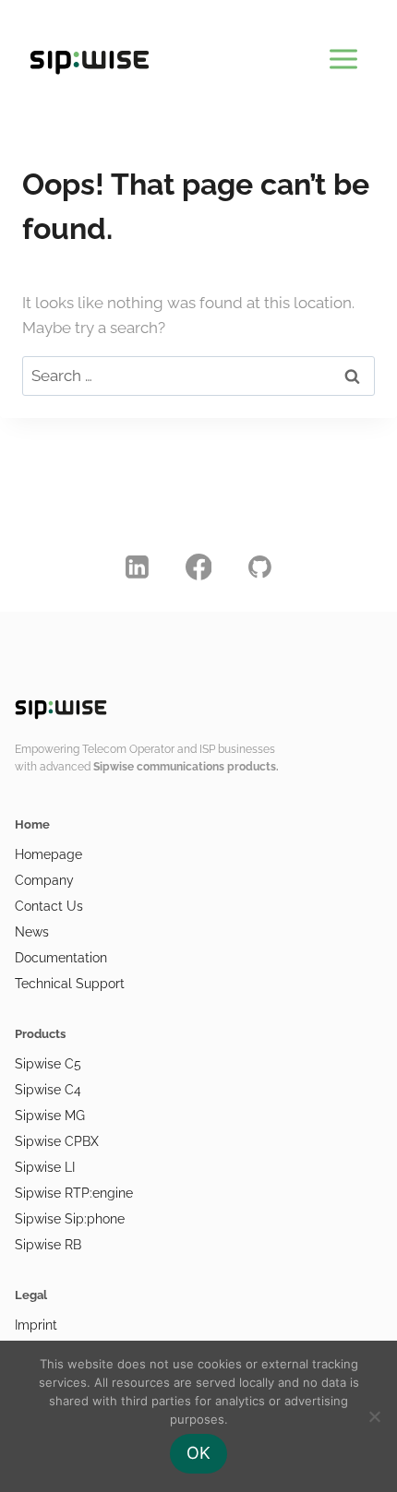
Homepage (48, 854)
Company (44, 880)
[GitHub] (260, 566)
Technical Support (70, 983)
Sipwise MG (50, 1115)
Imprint (36, 1325)
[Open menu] (343, 55)
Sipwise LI (45, 1167)
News (32, 932)
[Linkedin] (137, 566)
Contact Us (49, 906)
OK (198, 1452)
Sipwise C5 (48, 1063)
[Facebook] (198, 566)
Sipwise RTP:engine (74, 1193)
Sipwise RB (48, 1244)
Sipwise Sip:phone (70, 1219)
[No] (374, 1416)
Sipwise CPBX (57, 1141)
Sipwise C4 (48, 1089)
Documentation (61, 957)
